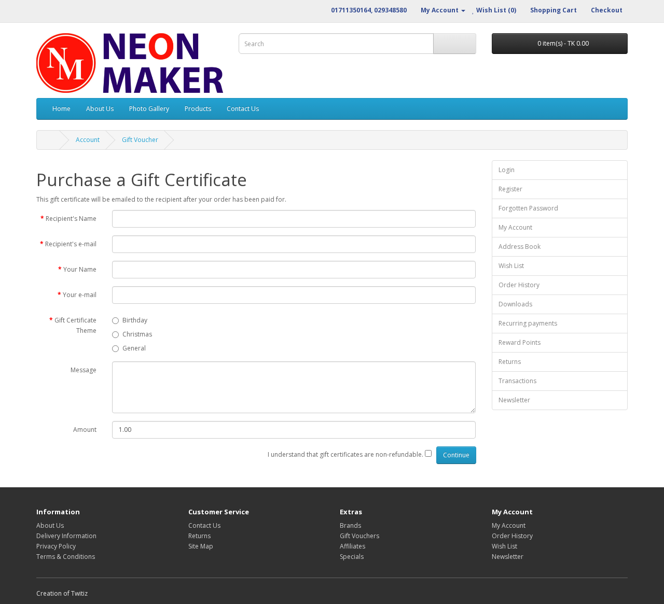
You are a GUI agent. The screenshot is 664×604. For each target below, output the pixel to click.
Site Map (200, 546)
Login (507, 169)
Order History (519, 284)
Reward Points (520, 342)
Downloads (515, 304)
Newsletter (514, 400)
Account (88, 139)
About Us (100, 108)
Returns (510, 361)
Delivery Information (66, 535)
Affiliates (352, 546)
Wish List (511, 265)
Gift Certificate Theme (75, 325)
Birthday (134, 320)
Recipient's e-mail (70, 244)
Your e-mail (79, 294)
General (134, 348)
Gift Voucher (140, 139)
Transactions (517, 380)
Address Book (520, 246)
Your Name (79, 269)
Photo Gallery (149, 108)
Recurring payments (528, 323)
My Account (515, 227)
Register (510, 189)
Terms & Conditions (65, 556)
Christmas (137, 334)
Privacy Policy (56, 546)
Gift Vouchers (359, 535)
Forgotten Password (528, 208)
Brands (350, 525)
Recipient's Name (71, 218)
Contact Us (243, 108)
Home (61, 108)
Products (198, 108)
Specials (352, 556)
